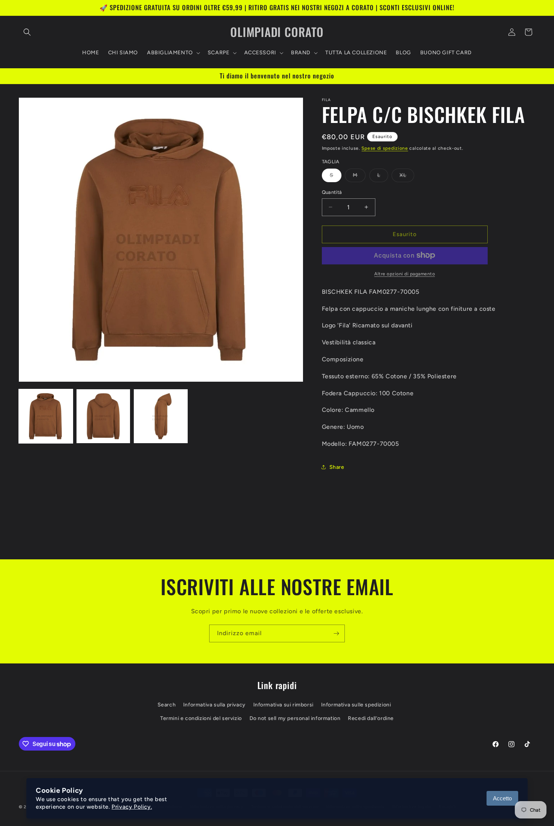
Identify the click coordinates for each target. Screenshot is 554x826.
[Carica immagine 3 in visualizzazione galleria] (161, 416)
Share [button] (336, 467)
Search (167, 705)
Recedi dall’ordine (371, 718)
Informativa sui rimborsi (283, 705)
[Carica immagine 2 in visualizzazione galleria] (103, 416)
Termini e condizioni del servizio (201, 718)
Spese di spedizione (384, 148)
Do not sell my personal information (295, 718)
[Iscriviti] (336, 633)
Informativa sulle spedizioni (356, 705)
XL (406, 177)
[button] (27, 32)
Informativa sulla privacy (214, 705)
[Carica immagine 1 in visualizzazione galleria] (46, 416)
